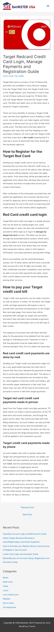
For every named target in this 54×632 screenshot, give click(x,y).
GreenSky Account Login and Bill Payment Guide (24, 534)
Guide (5, 586)
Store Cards (8, 76)
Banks (5, 578)
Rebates (6, 599)
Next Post (27, 514)
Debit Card (7, 582)
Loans (5, 590)
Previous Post (27, 507)
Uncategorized (9, 607)
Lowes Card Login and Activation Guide (20, 554)
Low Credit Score (10, 595)
